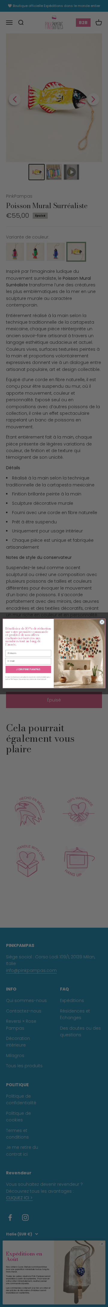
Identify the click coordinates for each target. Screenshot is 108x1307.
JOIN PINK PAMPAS (28, 669)
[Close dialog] (102, 622)
